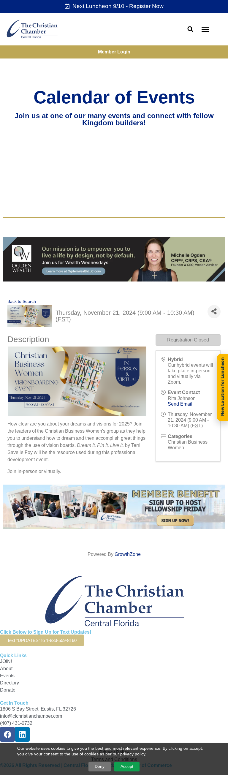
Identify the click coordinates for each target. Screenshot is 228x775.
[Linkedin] (22, 734)
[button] (190, 29)
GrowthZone (128, 554)
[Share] (214, 311)
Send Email (180, 404)
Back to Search (21, 301)
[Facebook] (7, 734)
